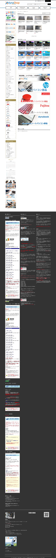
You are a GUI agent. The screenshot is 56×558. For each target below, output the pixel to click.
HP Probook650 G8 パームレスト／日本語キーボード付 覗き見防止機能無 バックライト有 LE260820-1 (38, 68)
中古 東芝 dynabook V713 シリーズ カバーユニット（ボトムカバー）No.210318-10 (38, 22)
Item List (34, 8)
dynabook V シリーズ (26, 11)
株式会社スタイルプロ (8, 548)
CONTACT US (45, 8)
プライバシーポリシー (36, 557)
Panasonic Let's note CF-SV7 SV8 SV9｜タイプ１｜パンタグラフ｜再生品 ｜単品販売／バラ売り (38, 48)
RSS (43, 557)
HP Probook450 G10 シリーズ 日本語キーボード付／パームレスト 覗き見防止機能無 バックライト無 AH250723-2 (38, 57)
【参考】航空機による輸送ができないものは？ (12, 433)
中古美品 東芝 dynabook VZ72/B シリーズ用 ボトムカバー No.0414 (21, 21)
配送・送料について (20, 557)
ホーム (18, 11)
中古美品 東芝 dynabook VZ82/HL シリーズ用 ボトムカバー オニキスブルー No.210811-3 (38, 32)
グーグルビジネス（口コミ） (8, 551)
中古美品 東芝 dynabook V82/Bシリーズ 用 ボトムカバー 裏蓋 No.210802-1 (30, 32)
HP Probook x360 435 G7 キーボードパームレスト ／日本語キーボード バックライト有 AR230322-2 (22, 57)
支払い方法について (15, 557)
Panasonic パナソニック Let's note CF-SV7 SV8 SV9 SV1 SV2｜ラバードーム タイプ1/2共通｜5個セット (46, 57)
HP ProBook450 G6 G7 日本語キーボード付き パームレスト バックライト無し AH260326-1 (30, 57)
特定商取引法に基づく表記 (30, 557)
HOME (11, 8)
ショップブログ (41, 557)
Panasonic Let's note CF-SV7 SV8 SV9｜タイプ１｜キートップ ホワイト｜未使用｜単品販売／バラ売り (22, 48)
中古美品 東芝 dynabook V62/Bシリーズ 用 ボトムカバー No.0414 (30, 21)
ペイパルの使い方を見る (24, 259)
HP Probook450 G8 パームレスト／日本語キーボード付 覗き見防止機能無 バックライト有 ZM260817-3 (22, 68)
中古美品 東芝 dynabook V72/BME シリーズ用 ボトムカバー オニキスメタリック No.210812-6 (46, 22)
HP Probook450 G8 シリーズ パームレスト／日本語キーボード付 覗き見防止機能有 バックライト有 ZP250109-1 (46, 68)
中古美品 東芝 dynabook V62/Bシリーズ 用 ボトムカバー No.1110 (21, 31)
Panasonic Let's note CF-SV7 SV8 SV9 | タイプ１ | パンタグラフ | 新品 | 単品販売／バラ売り (30, 48)
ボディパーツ (21, 11)
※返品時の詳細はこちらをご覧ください (41, 261)
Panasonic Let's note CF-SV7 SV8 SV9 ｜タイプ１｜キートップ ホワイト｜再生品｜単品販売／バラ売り (46, 48)
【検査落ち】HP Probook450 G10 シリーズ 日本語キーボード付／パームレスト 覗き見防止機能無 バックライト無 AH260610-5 (30, 68)
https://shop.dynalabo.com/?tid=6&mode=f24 (26, 224)
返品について (24, 557)
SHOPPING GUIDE (22, 8)
